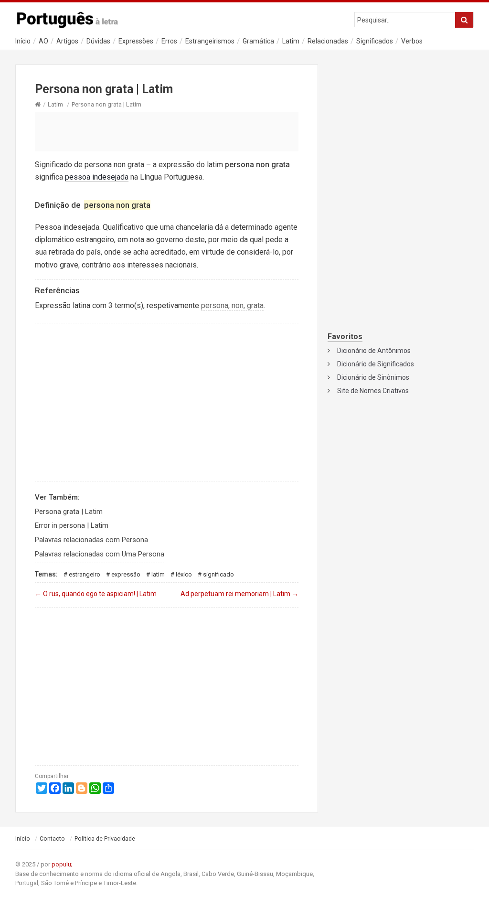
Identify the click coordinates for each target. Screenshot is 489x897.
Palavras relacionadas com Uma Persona (99, 554)
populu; (62, 864)
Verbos (412, 41)
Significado (218, 574)
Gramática (258, 41)
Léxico (184, 574)
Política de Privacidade (104, 838)
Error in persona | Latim (71, 525)
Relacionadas (328, 41)
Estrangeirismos (209, 41)
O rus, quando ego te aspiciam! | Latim (96, 594)
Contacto (52, 838)
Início (23, 41)
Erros (169, 41)
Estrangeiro (84, 574)
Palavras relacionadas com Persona (91, 539)
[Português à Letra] (72, 17)
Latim (290, 41)
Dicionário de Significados (375, 364)
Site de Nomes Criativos (373, 391)
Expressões (135, 41)
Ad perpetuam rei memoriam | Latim (239, 594)
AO (43, 41)
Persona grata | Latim (69, 511)
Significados (374, 41)
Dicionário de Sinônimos (373, 377)
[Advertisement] (166, 131)
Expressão (125, 574)
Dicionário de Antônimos (374, 350)
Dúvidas (98, 41)
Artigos (67, 41)
